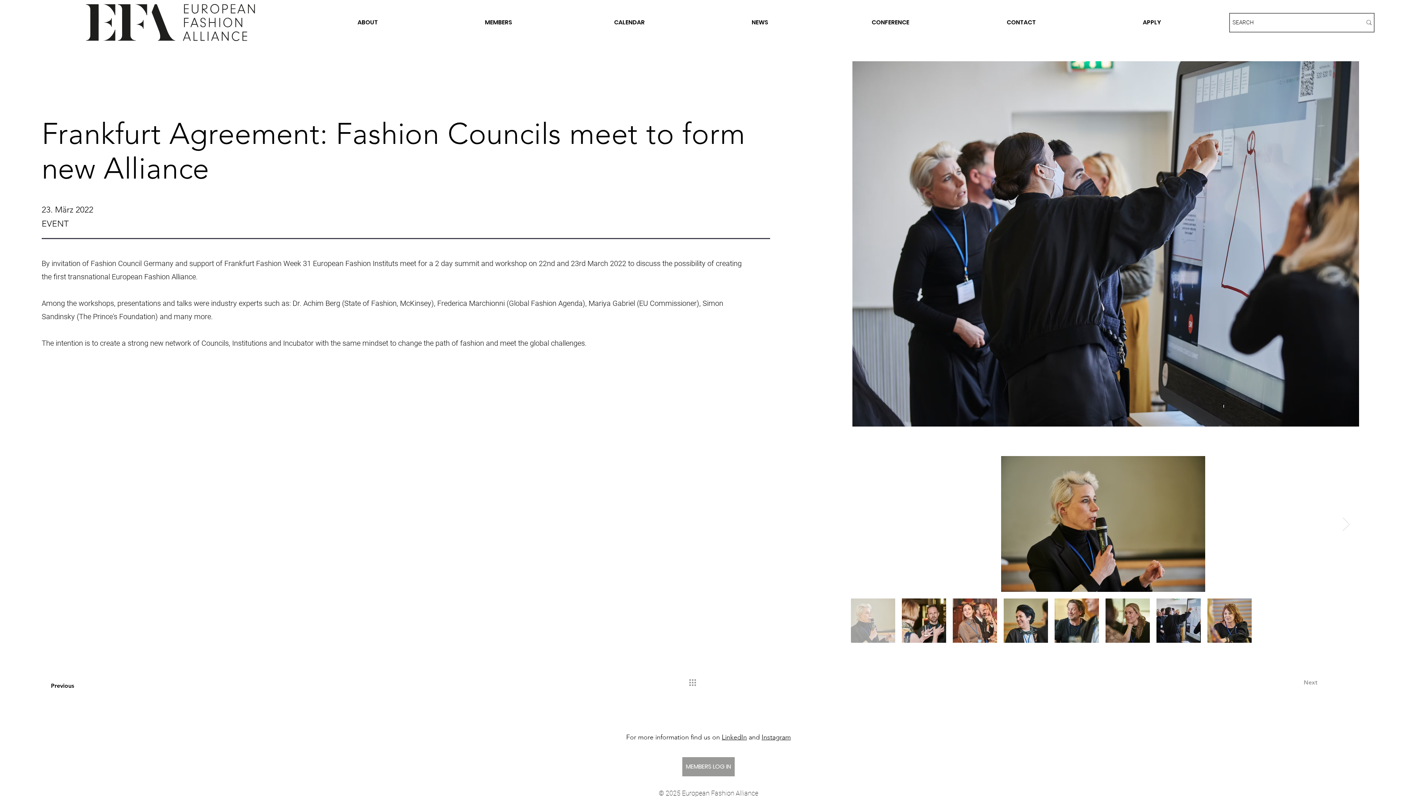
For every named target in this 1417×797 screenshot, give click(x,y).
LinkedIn (734, 737)
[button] (101, 410)
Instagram (776, 737)
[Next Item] (1346, 524)
